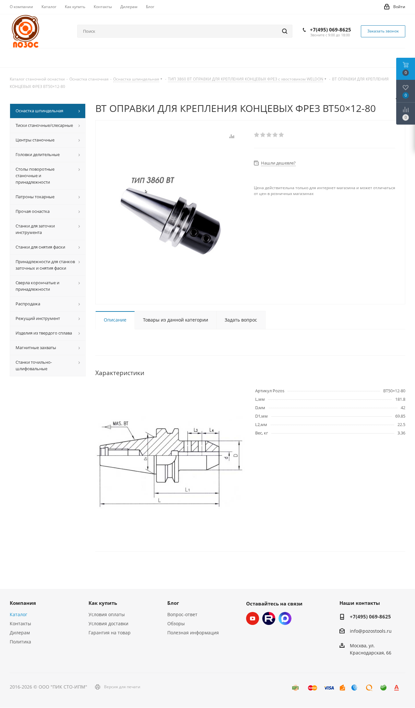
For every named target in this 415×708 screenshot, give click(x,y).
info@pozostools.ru (371, 631)
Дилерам (20, 632)
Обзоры (176, 623)
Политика (20, 642)
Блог (173, 603)
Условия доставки (108, 623)
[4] (275, 135)
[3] (269, 135)
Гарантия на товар (110, 632)
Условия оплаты (107, 614)
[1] (257, 135)
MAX (285, 618)
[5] (282, 135)
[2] (263, 135)
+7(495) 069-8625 (330, 29)
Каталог (18, 614)
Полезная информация (193, 632)
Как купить (103, 603)
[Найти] (284, 31)
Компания (23, 603)
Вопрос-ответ (182, 614)
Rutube (268, 618)
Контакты (20, 623)
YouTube (252, 618)
